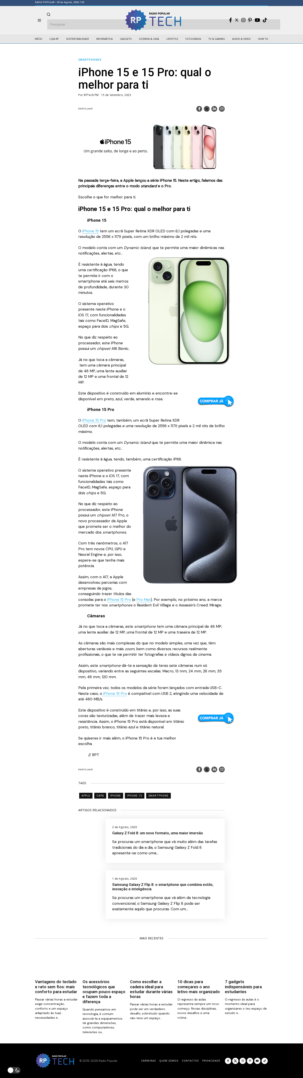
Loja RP (54, 38)
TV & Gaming (216, 38)
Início (38, 38)
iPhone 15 (90, 231)
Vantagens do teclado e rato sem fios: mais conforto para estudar (56, 986)
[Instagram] (243, 20)
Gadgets (126, 38)
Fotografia (193, 38)
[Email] (222, 109)
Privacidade (211, 1060)
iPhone (115, 795)
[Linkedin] (214, 109)
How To (263, 38)
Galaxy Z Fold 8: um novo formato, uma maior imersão (157, 833)
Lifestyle (172, 38)
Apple (85, 795)
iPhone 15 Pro (94, 420)
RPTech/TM (91, 95)
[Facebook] (230, 20)
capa (100, 795)
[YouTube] (257, 20)
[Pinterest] (250, 20)
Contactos (190, 1060)
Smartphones (89, 60)
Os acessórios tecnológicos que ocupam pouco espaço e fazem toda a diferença (104, 991)
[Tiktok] (265, 20)
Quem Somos (168, 1060)
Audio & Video (241, 38)
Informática (104, 38)
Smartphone (158, 795)
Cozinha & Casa (149, 38)
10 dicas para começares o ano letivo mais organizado (198, 986)
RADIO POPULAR (45, 2)
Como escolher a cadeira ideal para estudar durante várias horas (151, 989)
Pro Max (143, 599)
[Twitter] (237, 20)
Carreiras (148, 1060)
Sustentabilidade (77, 38)
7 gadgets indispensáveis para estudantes (243, 986)
